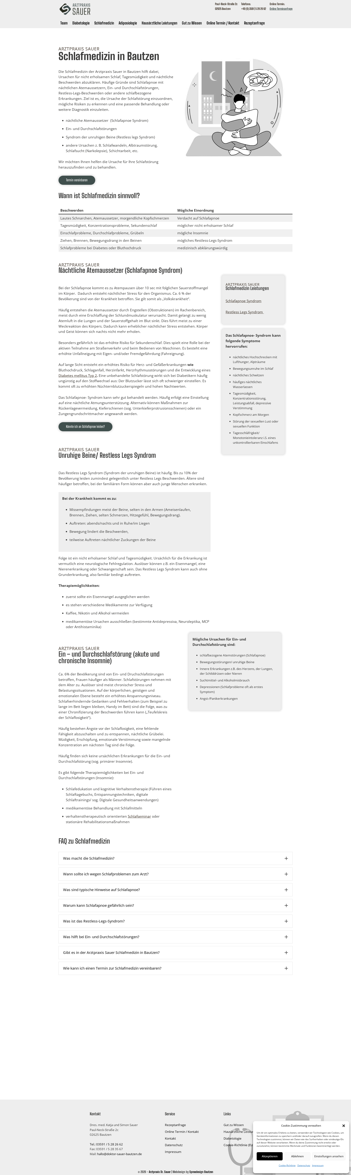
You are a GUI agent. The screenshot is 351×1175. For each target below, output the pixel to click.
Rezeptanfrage (254, 23)
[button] (344, 1126)
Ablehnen (297, 1156)
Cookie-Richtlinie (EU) (239, 1145)
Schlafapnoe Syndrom (243, 301)
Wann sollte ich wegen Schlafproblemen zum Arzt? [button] (106, 874)
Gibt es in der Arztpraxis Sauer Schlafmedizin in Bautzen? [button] (111, 952)
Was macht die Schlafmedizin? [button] (88, 858)
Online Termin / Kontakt (223, 23)
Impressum (318, 1165)
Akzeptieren (270, 1156)
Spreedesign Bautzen (201, 1172)
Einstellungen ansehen (329, 1156)
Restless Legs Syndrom (244, 312)
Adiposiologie (128, 23)
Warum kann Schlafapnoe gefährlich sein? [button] (98, 905)
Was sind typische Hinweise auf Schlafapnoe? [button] (101, 889)
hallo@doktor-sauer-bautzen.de (119, 1154)
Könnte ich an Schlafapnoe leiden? (85, 427)
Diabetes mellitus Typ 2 (77, 375)
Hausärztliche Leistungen (159, 23)
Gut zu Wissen (192, 23)
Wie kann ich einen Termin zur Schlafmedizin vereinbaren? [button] (112, 968)
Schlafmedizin (104, 23)
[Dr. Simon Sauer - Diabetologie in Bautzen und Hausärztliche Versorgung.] (75, 15)
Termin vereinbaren (77, 180)
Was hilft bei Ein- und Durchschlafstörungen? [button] (101, 936)
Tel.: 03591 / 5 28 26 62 (106, 1144)
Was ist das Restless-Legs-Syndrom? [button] (94, 921)
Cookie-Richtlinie (287, 1165)
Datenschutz (303, 1165)
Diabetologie (81, 23)
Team (64, 23)
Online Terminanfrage (281, 8)
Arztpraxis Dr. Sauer (160, 1172)
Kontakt (170, 1138)
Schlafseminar (139, 816)
